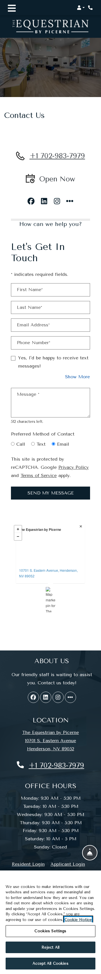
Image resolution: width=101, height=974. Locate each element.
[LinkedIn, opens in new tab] (44, 199)
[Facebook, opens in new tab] (31, 199)
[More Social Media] (69, 199)
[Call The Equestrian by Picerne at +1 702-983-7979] (91, 7)
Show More (77, 376)
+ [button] (18, 529)
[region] (50, 922)
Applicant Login (67, 864)
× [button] (81, 527)
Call (20, 444)
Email (63, 444)
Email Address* (33, 324)
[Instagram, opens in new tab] (57, 199)
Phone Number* (33, 342)
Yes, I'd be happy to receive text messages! (53, 362)
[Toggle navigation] (11, 7)
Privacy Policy (73, 467)
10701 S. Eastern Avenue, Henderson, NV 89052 (48, 573)
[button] (80, 7)
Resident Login (28, 864)
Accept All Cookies (50, 963)
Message (28, 394)
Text (40, 444)
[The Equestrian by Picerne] (51, 599)
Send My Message (50, 493)
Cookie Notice (78, 920)
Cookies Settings (50, 931)
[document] (50, 570)
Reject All (50, 947)
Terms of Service (38, 475)
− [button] (18, 536)
